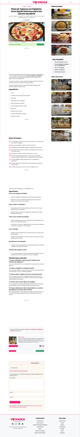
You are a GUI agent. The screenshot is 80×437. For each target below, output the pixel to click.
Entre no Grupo (40, 350)
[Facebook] (40, 346)
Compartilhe (13, 350)
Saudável (62, 433)
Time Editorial (40, 427)
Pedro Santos (27, 19)
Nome (11, 392)
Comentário (13, 378)
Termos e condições (40, 431)
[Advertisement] (26, 128)
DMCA (40, 429)
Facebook (39, 329)
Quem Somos (40, 421)
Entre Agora (41, 44)
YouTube (12, 330)
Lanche (29, 6)
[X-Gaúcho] (61, 14)
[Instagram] (43, 346)
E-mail (11, 397)
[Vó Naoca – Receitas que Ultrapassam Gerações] (40, 2)
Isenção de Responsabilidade (40, 425)
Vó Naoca (24, 6)
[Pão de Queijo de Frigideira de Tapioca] (61, 26)
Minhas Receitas (13, 346)
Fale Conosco (40, 423)
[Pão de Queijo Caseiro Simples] (61, 38)
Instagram (34, 329)
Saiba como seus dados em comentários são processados (26, 406)
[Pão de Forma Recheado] (61, 50)
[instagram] (16, 424)
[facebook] (12, 424)
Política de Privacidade (40, 433)
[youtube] (19, 424)
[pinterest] (22, 424)
